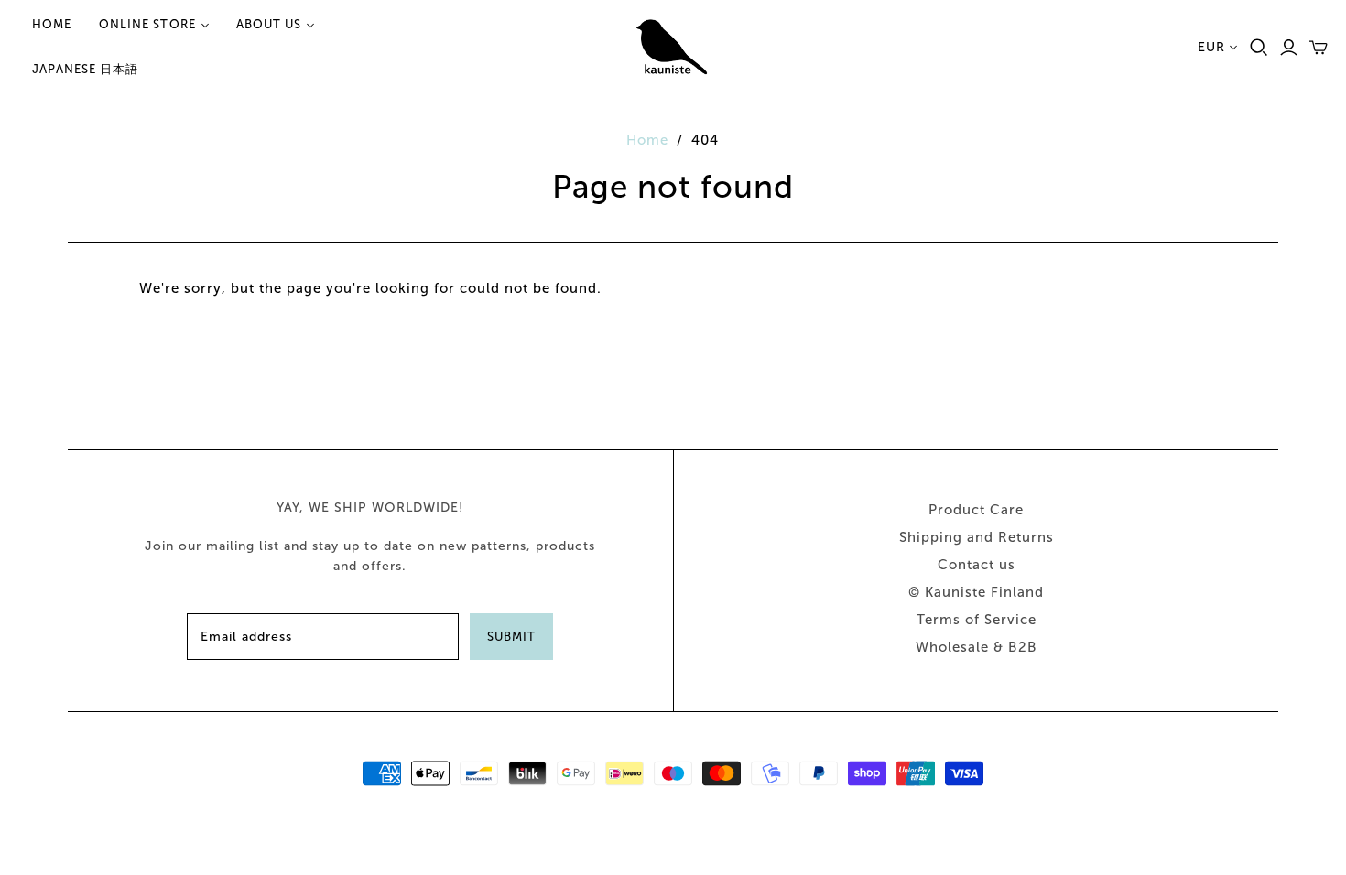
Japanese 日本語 (85, 69)
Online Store (147, 24)
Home (51, 24)
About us (268, 24)
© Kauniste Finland (976, 592)
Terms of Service (977, 619)
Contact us (976, 564)
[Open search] (1259, 47)
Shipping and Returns (976, 537)
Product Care (976, 510)
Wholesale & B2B (976, 647)
